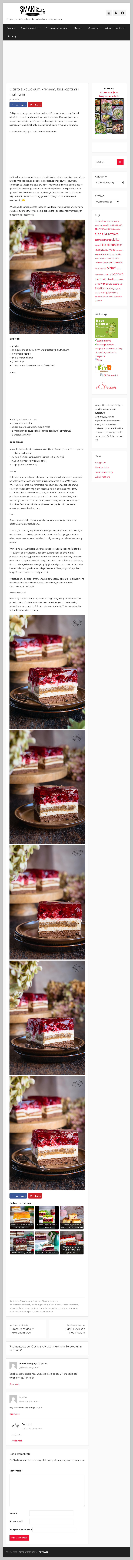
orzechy (107, 274)
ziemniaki (111, 292)
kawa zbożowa (32, 1308)
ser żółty (109, 288)
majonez (98, 254)
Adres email (16, 1521)
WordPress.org (102, 477)
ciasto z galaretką (40, 1305)
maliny (55, 1308)
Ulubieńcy (11, 36)
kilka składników (111, 244)
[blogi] (98, 360)
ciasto (103, 225)
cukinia (108, 225)
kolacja (98, 250)
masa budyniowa (100, 258)
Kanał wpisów (102, 467)
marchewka (116, 254)
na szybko (100, 268)
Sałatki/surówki (29, 28)
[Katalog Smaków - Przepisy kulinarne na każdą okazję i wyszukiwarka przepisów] (109, 356)
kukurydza (108, 249)
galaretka (13, 1308)
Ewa (17, 99)
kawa (21, 1308)
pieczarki (100, 279)
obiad (111, 268)
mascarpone (27, 1311)
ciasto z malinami (70, 1305)
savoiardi (38, 1311)
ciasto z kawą (55, 1305)
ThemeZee (42, 1552)
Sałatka (99, 288)
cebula (97, 225)
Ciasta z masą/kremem (30, 1301)
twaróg (104, 293)
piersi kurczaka (115, 279)
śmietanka (48, 1311)
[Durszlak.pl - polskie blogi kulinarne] (103, 340)
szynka (97, 293)
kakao (97, 245)
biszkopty (26, 1305)
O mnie (91, 28)
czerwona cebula (104, 228)
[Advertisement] (66, 62)
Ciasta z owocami (50, 1301)
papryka (117, 274)
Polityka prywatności (114, 28)
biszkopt (17, 1305)
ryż (120, 284)
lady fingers (45, 1308)
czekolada (117, 225)
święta (98, 300)
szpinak (117, 289)
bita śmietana (108, 221)
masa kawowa (65, 1308)
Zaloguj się (100, 462)
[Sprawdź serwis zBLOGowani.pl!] (109, 375)
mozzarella (115, 262)
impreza (108, 240)
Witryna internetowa (20, 1529)
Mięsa (77, 28)
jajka (116, 239)
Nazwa (13, 1513)
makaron (106, 254)
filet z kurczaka (106, 234)
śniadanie (118, 297)
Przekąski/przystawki (56, 28)
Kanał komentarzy (104, 472)
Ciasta (9, 28)
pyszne (116, 284)
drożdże (117, 229)
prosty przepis (103, 283)
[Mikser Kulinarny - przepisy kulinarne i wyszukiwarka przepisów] (106, 337)
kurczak (119, 250)
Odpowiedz (14, 1384)
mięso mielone (102, 262)
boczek (116, 221)
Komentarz (16, 1470)
